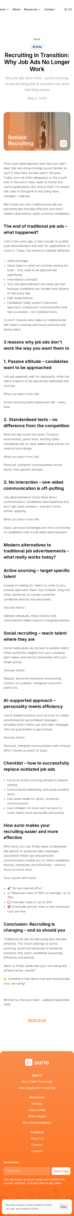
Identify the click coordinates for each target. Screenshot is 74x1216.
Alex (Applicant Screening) (37, 1088)
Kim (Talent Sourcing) (37, 1081)
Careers (37, 1144)
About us (37, 1138)
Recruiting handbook (37, 1122)
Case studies (37, 1110)
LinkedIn (37, 1151)
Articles (37, 1103)
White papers (37, 1116)
